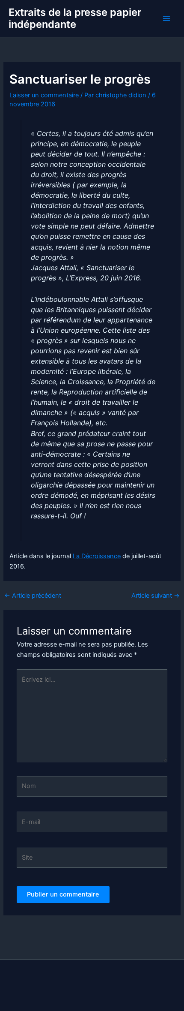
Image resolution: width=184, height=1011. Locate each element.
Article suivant (155, 596)
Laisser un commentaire (44, 95)
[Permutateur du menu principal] (166, 18)
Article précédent (32, 596)
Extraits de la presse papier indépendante (75, 18)
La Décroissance (97, 556)
